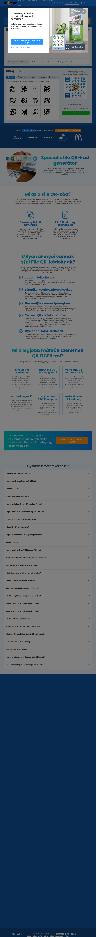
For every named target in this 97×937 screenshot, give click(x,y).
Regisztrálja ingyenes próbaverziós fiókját (27, 41)
